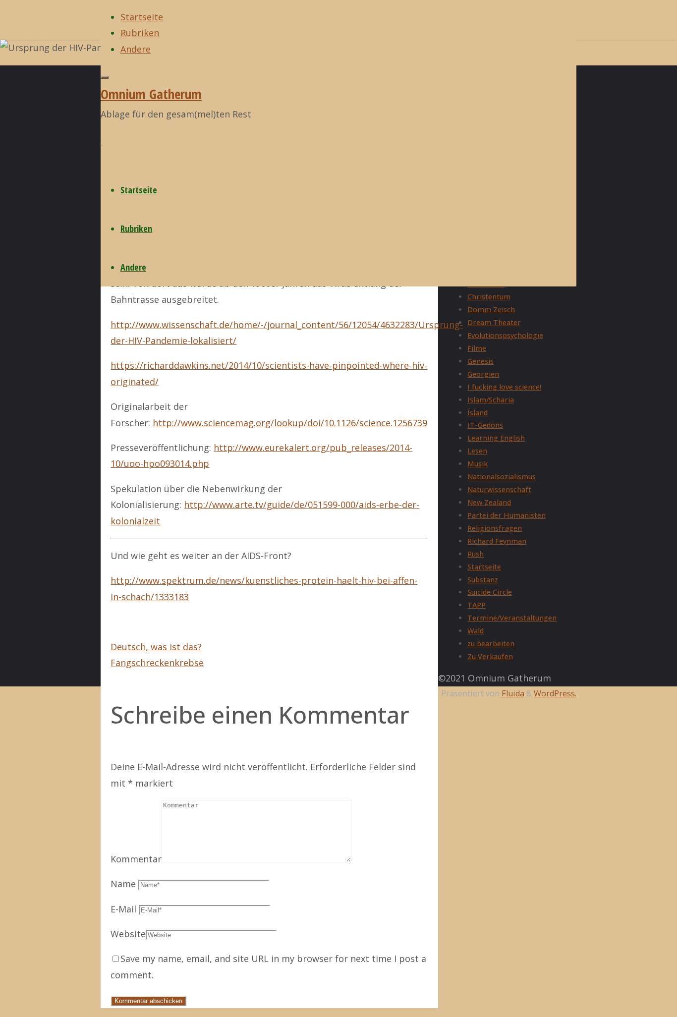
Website (128, 934)
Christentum (488, 296)
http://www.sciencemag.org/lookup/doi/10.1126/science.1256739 (290, 423)
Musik (477, 463)
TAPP (476, 605)
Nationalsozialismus (501, 476)
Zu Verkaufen (490, 656)
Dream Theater (494, 322)
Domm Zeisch (491, 309)
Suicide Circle (489, 592)
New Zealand (489, 502)
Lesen (477, 450)
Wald (475, 630)
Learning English (496, 438)
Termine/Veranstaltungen (512, 617)
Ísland (477, 412)
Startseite (484, 566)
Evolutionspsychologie (505, 335)
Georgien (483, 374)
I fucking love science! (504, 387)
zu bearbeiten (490, 643)
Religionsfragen (494, 528)
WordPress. (555, 693)
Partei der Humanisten (506, 515)
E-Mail (123, 909)
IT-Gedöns (485, 425)
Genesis (480, 361)
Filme (476, 348)
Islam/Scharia (490, 399)
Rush (475, 554)
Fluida (512, 693)
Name (123, 884)
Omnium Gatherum (151, 94)
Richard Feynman (496, 541)
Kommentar (136, 859)
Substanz (482, 579)
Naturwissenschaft (499, 489)
